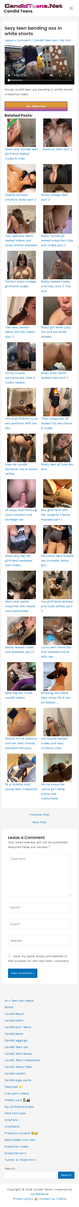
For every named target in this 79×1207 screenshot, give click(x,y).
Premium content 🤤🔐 (21, 1133)
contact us (47, 1199)
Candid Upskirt (15, 1073)
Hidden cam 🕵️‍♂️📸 (17, 1100)
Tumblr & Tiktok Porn (20, 1160)
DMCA (62, 1199)
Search (10, 1168)
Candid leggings (16, 1040)
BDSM (9, 1007)
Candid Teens (18, 11)
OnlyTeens (12, 1126)
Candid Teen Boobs (18, 1053)
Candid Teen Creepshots (22, 1060)
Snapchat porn (15, 1153)
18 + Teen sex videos (19, 1000)
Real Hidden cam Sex (20, 1140)
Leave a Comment (17, 40)
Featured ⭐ (13, 1087)
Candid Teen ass (45, 40)
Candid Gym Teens (18, 1027)
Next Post (39, 822)
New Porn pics (15, 1113)
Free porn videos (17, 1093)
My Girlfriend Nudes (19, 1107)
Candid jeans (14, 1034)
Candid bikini (14, 1020)
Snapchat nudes (16, 1146)
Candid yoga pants (18, 1080)
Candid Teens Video (18, 1067)
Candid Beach (14, 1014)
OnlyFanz (11, 1120)
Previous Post (39, 814)
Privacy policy (23, 1199)
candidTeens (39, 1194)
